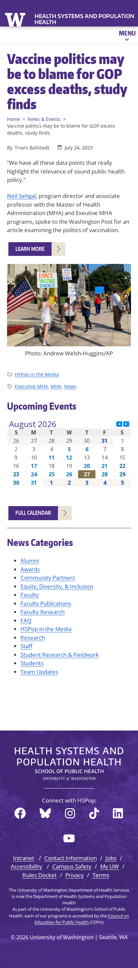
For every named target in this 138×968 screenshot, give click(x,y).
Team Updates (39, 672)
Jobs (111, 858)
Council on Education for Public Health (81, 919)
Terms (100, 875)
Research (32, 637)
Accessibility (26, 866)
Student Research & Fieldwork (59, 655)
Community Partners (47, 577)
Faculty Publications (45, 603)
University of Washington (16, 18)
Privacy (74, 875)
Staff (26, 646)
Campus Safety (71, 866)
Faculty (29, 595)
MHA (56, 386)
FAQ (25, 620)
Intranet (23, 858)
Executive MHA (31, 386)
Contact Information (70, 858)
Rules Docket (39, 875)
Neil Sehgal (21, 196)
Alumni (29, 560)
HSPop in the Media (37, 374)
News (70, 386)
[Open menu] (127, 34)
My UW (109, 866)
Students (32, 663)
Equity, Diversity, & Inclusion (56, 586)
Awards (30, 569)
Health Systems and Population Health (84, 19)
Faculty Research (42, 612)
